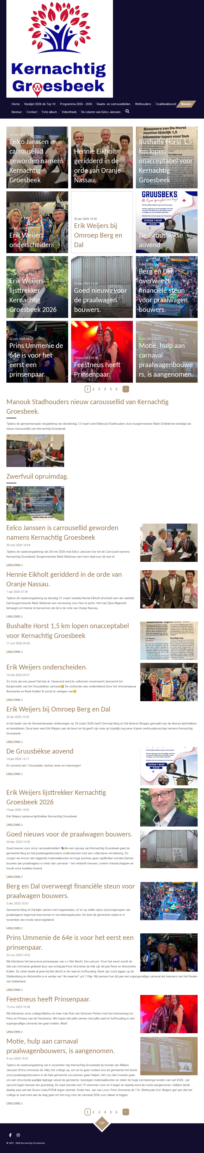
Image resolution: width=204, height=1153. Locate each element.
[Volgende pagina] (126, 389)
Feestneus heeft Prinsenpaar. (48, 999)
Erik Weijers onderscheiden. (46, 667)
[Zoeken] (127, 111)
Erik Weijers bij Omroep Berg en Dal (58, 709)
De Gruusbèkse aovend (40, 751)
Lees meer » (14, 564)
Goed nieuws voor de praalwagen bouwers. (69, 834)
